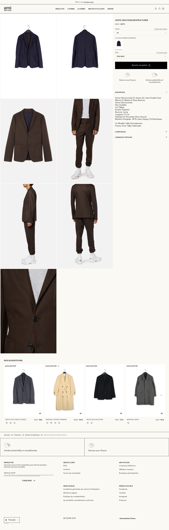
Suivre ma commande (71, 473)
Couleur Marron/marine (125, 38)
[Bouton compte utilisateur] (156, 8)
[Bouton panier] (163, 8)
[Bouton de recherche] (159, 8)
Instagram (123, 497)
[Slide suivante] (161, 395)
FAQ (65, 466)
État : (117, 52)
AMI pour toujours (126, 469)
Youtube (122, 493)
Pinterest (123, 500)
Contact (66, 469)
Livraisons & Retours (127, 466)
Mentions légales (70, 493)
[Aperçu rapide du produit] (40, 413)
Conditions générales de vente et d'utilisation (81, 489)
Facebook (123, 489)
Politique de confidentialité (74, 497)
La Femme (81, 9)
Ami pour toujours (96, 9)
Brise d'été (60, 9)
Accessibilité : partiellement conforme (78, 500)
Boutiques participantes (128, 473)
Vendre (110, 9)
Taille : (117, 29)
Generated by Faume (127, 518)
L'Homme (71, 9)
